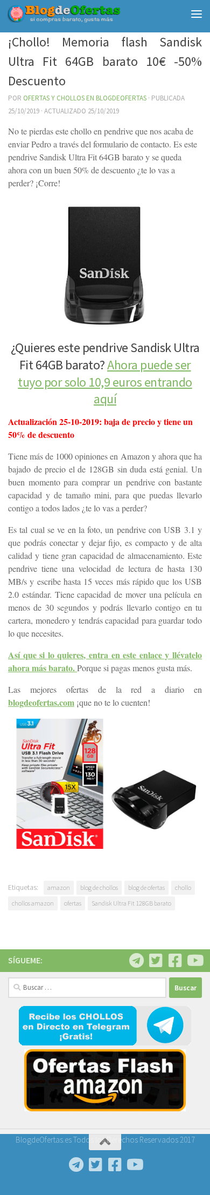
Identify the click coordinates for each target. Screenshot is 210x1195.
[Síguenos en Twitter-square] (155, 960)
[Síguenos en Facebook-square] (175, 960)
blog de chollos (99, 887)
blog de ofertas (146, 887)
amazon (58, 887)
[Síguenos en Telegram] (136, 960)
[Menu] (196, 13)
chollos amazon (33, 903)
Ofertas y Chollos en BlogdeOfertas (84, 98)
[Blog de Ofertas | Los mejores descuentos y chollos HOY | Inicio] (82, 14)
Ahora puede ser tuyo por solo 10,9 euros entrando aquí (105, 381)
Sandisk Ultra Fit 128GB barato (131, 903)
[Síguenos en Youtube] (194, 960)
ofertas (72, 903)
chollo (183, 887)
